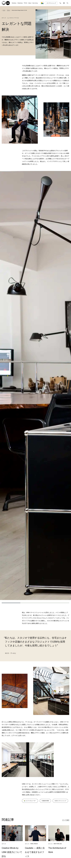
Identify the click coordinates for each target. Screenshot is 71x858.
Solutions (14, 3)
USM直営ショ (36, 792)
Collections (20, 3)
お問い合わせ (30, 795)
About (29, 3)
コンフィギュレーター (31, 800)
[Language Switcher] (64, 3)
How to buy (35, 3)
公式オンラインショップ (38, 789)
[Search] (67, 3)
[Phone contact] (60, 3)
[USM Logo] (6, 3)
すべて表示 (65, 820)
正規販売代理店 (45, 800)
